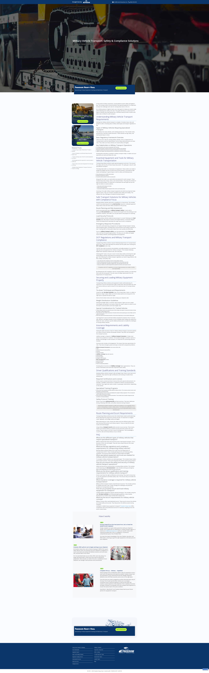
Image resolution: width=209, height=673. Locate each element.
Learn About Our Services (83, 121)
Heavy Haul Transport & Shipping (78, 647)
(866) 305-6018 (133, 2)
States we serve (75, 661)
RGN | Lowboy (97, 652)
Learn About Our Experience (82, 143)
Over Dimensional (75, 649)
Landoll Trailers (97, 659)
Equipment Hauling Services (77, 656)
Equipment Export (75, 652)
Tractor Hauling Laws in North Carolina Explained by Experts (82, 157)
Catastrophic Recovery (76, 659)
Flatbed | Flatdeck (97, 647)
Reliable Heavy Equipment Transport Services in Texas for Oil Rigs (82, 168)
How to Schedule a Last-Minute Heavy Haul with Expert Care (82, 154)
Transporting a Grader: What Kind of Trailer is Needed (81, 150)
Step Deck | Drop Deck (98, 649)
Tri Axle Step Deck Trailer (99, 654)
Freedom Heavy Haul (126, 506)
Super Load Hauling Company (77, 654)
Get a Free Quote (121, 88)
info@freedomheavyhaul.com (121, 2)
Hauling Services (75, 663)
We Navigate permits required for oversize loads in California (82, 161)
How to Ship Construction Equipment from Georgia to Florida (82, 164)
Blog (95, 661)
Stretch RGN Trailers (98, 656)
